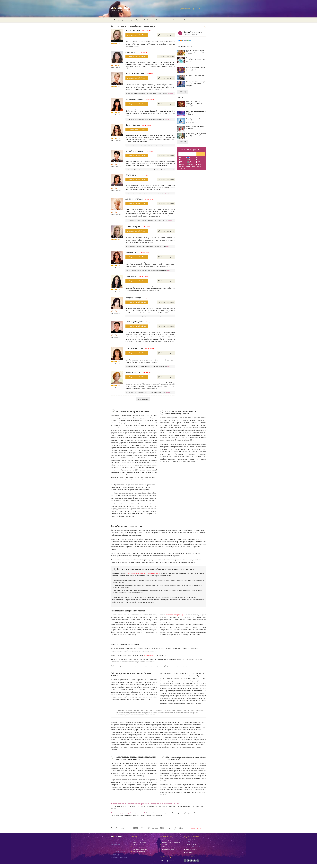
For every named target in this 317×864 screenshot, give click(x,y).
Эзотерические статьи (163, 20)
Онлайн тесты (148, 20)
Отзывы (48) (117, 267)
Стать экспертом (137, 847)
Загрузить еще (143, 399)
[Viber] (186, 40)
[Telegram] (190, 40)
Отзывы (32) (117, 114)
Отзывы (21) (117, 387)
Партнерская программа (140, 849)
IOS (164, 861)
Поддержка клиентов (139, 851)
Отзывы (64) (117, 242)
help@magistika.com (191, 849)
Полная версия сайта (168, 849)
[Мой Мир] (182, 40)
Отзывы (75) (117, 313)
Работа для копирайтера (169, 847)
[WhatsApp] (188, 40)
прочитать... (171, 93)
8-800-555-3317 (190, 840)
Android (171, 861)
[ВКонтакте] (179, 40)
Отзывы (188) (118, 190)
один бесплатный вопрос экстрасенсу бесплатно (143, 573)
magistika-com (190, 852)
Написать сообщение (167, 35)
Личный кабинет (199, 9)
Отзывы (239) (118, 89)
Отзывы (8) (117, 45)
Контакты (176, 20)
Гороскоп (139, 20)
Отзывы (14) (117, 67)
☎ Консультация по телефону (123, 20)
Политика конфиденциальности (171, 842)
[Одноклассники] (181, 40)
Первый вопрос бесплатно (140, 840)
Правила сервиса (167, 840)
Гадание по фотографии (139, 842)
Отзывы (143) (118, 214)
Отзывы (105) (118, 140)
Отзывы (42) (117, 363)
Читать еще (182, 92)
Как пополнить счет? (197, 828)
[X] (184, 40)
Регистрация (186, 8)
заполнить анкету (150, 655)
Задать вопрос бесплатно (192, 20)
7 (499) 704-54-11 (191, 844)
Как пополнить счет (138, 844)
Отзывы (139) (118, 166)
